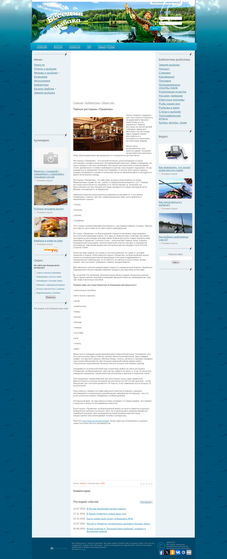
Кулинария (40, 76)
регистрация (158, 2)
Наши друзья (106, 46)
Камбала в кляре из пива (48, 240)
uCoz (83, 549)
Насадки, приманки (171, 95)
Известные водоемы (171, 99)
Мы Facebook (165, 12)
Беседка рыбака (63, 22)
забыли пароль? (173, 2)
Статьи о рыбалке (170, 111)
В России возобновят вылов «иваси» (106, 508)
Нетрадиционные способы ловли (169, 86)
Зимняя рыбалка (44, 92)
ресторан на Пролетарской (96, 421)
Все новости (146, 502)
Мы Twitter (169, 12)
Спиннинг (165, 72)
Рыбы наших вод (169, 103)
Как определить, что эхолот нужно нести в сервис (175, 169)
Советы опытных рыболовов (49, 273)
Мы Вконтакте (160, 12)
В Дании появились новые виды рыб (106, 513)
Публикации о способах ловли (49, 281)
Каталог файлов (44, 88)
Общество (108, 103)
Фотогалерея (42, 80)
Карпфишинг (167, 76)
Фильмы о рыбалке (46, 72)
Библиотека (41, 84)
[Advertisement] (50, 115)
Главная (42, 46)
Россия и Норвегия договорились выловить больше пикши (118, 523)
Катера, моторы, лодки (173, 122)
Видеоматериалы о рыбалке (48, 293)
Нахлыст (164, 68)
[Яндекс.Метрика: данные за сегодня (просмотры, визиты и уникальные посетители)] (59, 548)
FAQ (89, 46)
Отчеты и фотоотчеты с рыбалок (50, 289)
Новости (74, 46)
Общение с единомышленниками (51, 285)
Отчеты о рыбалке (45, 68)
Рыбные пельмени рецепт (49, 208)
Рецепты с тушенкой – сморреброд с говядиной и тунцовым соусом (49, 174)
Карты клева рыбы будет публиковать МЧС (110, 518)
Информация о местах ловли (49, 277)
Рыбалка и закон (169, 107)
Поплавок (165, 80)
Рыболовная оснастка (172, 91)
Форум (58, 46)
